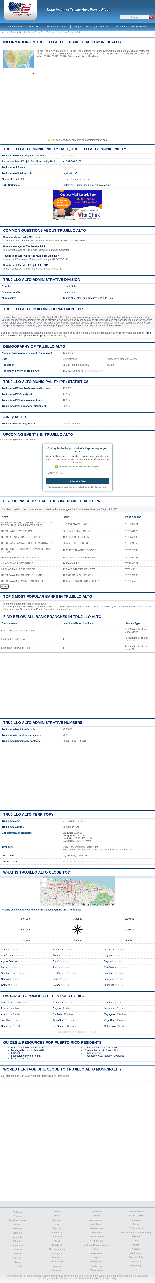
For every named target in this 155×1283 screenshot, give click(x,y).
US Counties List (56, 26)
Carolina (32, 909)
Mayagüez (109, 1014)
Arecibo (5, 1014)
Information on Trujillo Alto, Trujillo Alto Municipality (62, 42)
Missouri (57, 1266)
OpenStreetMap (97, 904)
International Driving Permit (25, 1055)
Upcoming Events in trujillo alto (38, 434)
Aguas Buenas (9, 961)
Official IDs (17, 1053)
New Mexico (96, 1228)
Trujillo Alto (69, 298)
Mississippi (57, 1261)
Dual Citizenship (20, 1058)
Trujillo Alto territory (28, 814)
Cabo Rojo (110, 1026)
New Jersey (96, 1224)
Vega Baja (109, 1020)
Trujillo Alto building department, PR (43, 309)
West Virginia (136, 1257)
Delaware (17, 1249)
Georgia (17, 1258)
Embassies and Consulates (131, 26)
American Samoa (17, 1220)
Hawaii (17, 1266)
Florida (17, 1253)
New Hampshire (97, 1220)
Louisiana (57, 1236)
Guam (17, 1262)
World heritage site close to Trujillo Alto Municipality (62, 1069)
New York (96, 1232)
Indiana (57, 1220)
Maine (57, 1241)
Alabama (17, 1212)
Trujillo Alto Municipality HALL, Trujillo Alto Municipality (64, 149)
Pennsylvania (97, 1261)
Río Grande (110, 967)
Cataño (56, 961)
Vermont (136, 1245)
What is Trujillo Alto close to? (36, 872)
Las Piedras (59, 973)
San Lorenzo (8, 973)
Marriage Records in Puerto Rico (28, 1050)
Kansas (57, 1228)
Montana (56, 1270)
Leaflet (77, 904)
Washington (136, 1253)
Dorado (57, 985)
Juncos (56, 967)
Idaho (57, 1211)
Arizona (17, 1224)
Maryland (57, 1245)
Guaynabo (56, 909)
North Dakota (96, 1241)
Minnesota (56, 1257)
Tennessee (136, 1220)
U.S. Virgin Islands (136, 1228)
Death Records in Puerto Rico (101, 1047)
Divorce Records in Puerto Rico (102, 1050)
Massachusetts (57, 1249)
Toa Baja (109, 979)
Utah (136, 1240)
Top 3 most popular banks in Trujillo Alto (47, 596)
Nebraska (96, 1211)
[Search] (151, 17)
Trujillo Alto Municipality (56, 32)
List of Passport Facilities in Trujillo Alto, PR (51, 501)
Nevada (96, 1215)
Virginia (136, 1249)
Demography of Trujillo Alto (34, 346)
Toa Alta (108, 973)
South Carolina (136, 1211)
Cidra (55, 979)
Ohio (96, 1249)
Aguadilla (58, 1020)
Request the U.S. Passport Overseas (104, 1055)
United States (70, 286)
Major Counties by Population (91, 26)
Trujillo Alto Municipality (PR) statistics (46, 382)
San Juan (43, 909)
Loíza (4, 967)
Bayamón (109, 961)
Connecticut (17, 1245)
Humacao (109, 985)
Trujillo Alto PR (74, 32)
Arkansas (17, 1228)
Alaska (17, 1216)
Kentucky (57, 1232)
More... (4, 586)
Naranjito (6, 979)
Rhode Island (96, 1270)
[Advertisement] (77, 103)
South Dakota (136, 1215)
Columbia (17, 1241)
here (105, 140)
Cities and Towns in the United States (17, 32)
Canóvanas (74, 909)
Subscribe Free (77, 481)
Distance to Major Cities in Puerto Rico (44, 996)
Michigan (57, 1253)
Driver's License (93, 1053)
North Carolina (96, 1236)
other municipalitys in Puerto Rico (95, 298)
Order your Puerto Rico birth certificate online (87, 185)
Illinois (56, 1215)
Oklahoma (96, 1253)
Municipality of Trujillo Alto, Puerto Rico (77, 9)
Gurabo (78, 940)
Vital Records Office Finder (23, 26)
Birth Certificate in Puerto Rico (27, 1047)
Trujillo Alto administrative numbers (42, 723)
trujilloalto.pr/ (92, 56)
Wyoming (136, 1265)
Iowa (56, 1224)
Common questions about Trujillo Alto (44, 230)
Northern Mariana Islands (97, 1245)
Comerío (5, 985)
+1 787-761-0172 (72, 161)
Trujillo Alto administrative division (41, 280)
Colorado (17, 1237)
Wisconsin (136, 1261)
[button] (43, 880)
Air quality (14, 417)
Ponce (4, 1008)
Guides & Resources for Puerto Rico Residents (52, 1042)
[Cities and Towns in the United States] (20, 16)
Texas (136, 1224)
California (17, 1233)
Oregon (96, 1257)
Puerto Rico (40, 32)
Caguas (26, 940)
